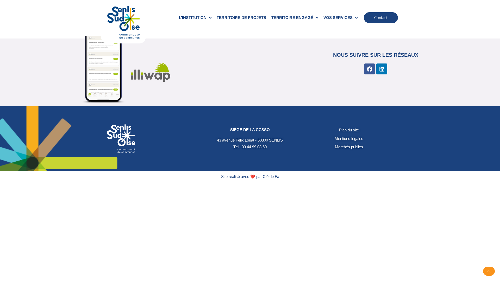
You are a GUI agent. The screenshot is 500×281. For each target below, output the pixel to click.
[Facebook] (369, 68)
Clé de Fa (271, 176)
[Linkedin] (381, 68)
